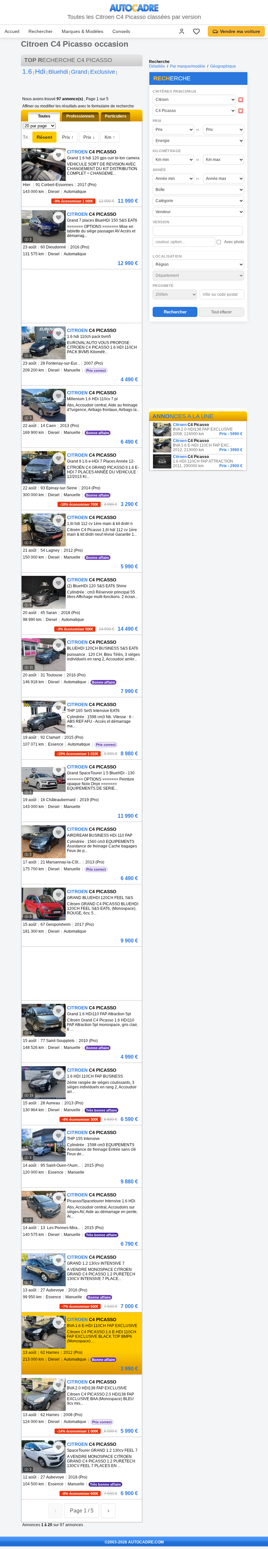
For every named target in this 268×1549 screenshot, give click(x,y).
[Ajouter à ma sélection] (58, 155)
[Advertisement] (198, 366)
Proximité (163, 286)
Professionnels (80, 116)
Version (161, 222)
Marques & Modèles (82, 31)
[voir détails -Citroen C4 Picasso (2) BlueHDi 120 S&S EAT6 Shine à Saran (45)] (44, 592)
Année (159, 170)
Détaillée (157, 66)
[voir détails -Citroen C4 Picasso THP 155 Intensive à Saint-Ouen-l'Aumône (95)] (44, 1145)
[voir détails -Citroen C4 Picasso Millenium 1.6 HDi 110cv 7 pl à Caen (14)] (44, 405)
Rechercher (40, 31)
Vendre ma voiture (240, 31)
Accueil (12, 31)
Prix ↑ (68, 137)
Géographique (223, 66)
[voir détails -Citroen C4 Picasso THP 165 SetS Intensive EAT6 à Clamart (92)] (44, 717)
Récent (44, 137)
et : (198, 130)
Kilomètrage (167, 151)
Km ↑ (110, 137)
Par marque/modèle (187, 66)
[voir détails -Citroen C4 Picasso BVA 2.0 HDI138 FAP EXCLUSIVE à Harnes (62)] (44, 1394)
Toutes (44, 116)
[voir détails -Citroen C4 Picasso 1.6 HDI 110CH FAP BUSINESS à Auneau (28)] (44, 1082)
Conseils (121, 31)
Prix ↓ (89, 137)
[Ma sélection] (196, 31)
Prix (157, 121)
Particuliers (115, 116)
